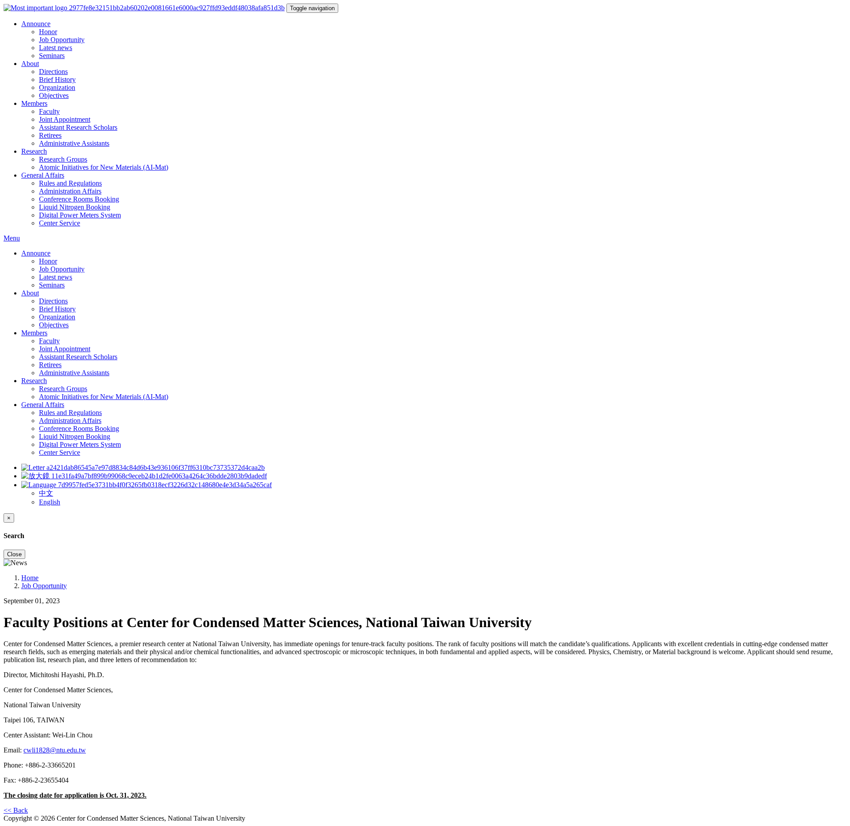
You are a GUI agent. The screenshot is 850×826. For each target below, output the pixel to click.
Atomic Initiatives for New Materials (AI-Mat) (103, 167)
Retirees (50, 135)
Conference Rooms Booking (79, 199)
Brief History (57, 79)
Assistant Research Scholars (78, 127)
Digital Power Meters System (80, 215)
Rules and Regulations (70, 183)
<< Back (16, 810)
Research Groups (63, 159)
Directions (53, 71)
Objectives (54, 95)
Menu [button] (12, 238)
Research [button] (34, 151)
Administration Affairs (70, 191)
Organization (57, 87)
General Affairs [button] (42, 175)
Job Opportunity (62, 39)
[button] (146, 485)
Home (30, 578)
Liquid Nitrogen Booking (74, 207)
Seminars (52, 55)
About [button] (30, 63)
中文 (46, 493)
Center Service (59, 223)
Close (14, 554)
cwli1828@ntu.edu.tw (54, 750)
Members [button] (34, 103)
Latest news (55, 47)
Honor (48, 31)
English (49, 502)
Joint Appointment (64, 119)
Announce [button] (35, 23)
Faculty (49, 111)
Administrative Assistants (74, 143)
